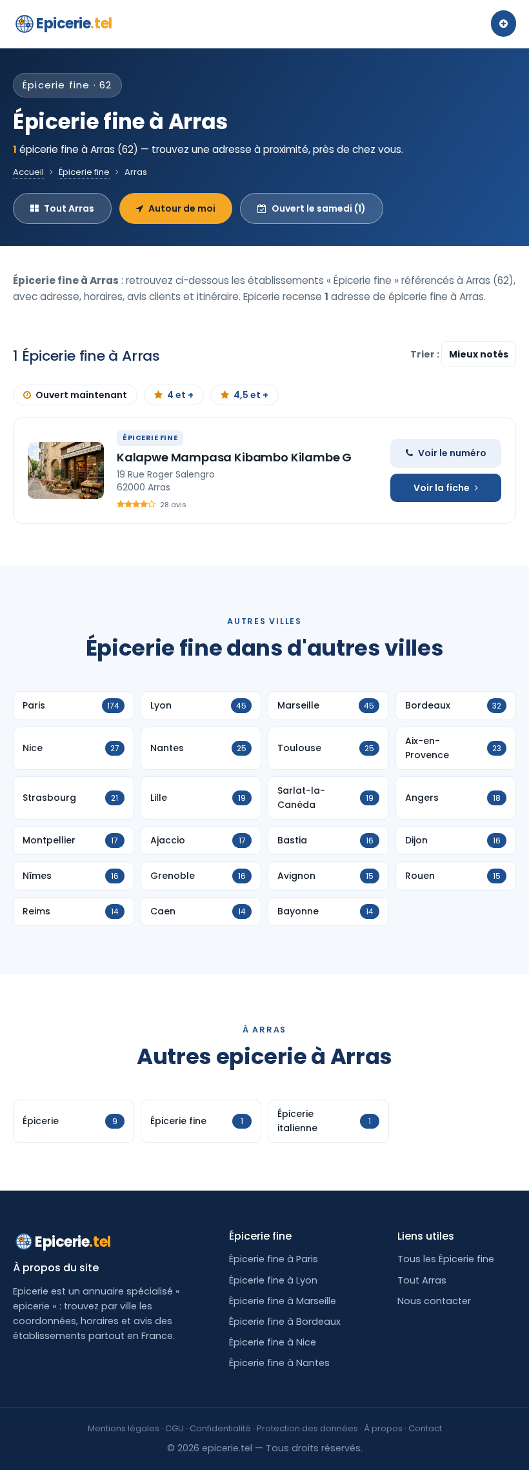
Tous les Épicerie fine (445, 1259)
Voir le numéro (452, 453)
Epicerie (74, 24)
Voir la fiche (442, 487)
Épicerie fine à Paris (273, 1259)
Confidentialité (220, 1428)
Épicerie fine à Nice (272, 1342)
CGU (174, 1428)
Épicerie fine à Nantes (279, 1362)
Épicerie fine (84, 172)
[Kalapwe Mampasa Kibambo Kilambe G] (66, 470)
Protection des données (307, 1428)
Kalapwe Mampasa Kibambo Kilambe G (234, 457)
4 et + (180, 394)
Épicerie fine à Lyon (273, 1280)
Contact (425, 1428)
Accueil (28, 172)
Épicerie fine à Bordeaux (285, 1321)
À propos (383, 1428)
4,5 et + (251, 394)
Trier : (425, 354)
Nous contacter (434, 1300)
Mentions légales (123, 1428)
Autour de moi (181, 208)
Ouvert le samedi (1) (319, 208)
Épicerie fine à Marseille (282, 1300)
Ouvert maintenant (81, 394)
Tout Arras (69, 208)
